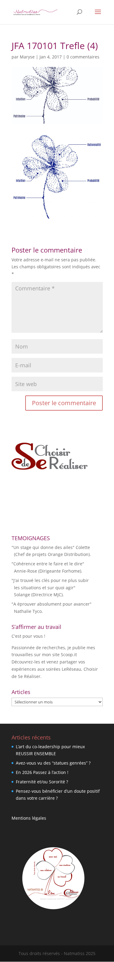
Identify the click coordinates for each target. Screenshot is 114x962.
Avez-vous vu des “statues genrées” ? (53, 763)
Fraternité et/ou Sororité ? (42, 782)
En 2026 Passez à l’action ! (42, 772)
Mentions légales (29, 818)
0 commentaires (83, 57)
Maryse (27, 57)
